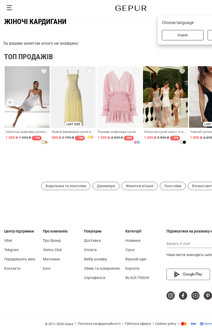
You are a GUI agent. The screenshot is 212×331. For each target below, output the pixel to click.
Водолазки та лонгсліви (66, 186)
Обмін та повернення (102, 268)
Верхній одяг (136, 259)
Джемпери (106, 186)
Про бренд (51, 240)
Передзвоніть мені (19, 259)
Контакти (12, 268)
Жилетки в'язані (139, 186)
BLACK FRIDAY (137, 278)
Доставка (92, 240)
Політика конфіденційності (99, 324)
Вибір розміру (95, 259)
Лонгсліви (172, 186)
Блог (47, 268)
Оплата (90, 250)
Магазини (51, 259)
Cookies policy (165, 324)
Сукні (129, 250)
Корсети (132, 268)
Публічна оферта (138, 324)
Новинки (132, 240)
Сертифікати (94, 278)
